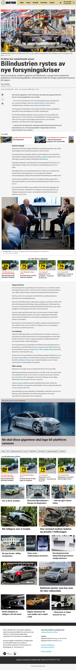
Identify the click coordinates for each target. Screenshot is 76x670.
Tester (28, 2)
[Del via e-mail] (2, 103)
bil (8, 451)
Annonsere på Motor (47, 647)
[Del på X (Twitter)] (2, 99)
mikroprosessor (16, 451)
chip (3, 451)
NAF (60, 640)
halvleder (33, 451)
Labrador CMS (35, 659)
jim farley (41, 451)
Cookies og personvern (23, 659)
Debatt (52, 2)
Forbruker (44, 2)
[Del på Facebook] (2, 94)
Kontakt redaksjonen (48, 645)
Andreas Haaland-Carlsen (49, 632)
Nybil (22, 2)
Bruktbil (35, 2)
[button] (70, 138)
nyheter (62, 451)
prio (25, 451)
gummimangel (52, 451)
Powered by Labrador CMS (38, 666)
